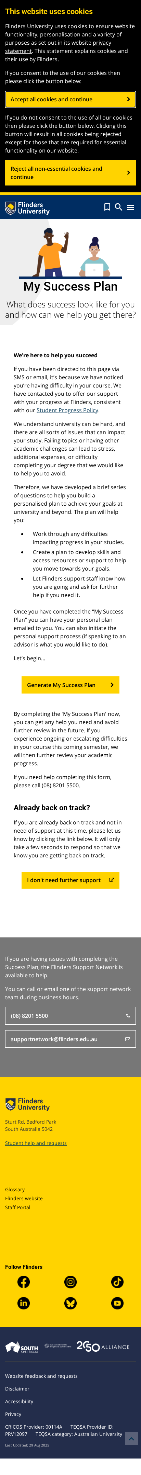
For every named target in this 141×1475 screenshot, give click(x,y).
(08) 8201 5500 (29, 1016)
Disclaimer (17, 1388)
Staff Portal (17, 1207)
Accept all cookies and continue (51, 99)
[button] (107, 207)
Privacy (13, 1414)
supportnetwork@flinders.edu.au (54, 1039)
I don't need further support (64, 880)
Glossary (15, 1189)
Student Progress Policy (67, 410)
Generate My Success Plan (61, 685)
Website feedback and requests (41, 1376)
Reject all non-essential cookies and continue (56, 173)
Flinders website (24, 1198)
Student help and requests (36, 1143)
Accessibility (19, 1401)
